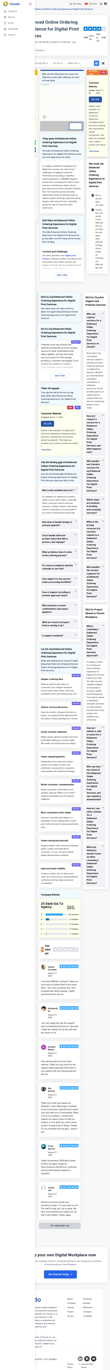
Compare (87, 1312)
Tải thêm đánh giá (59, 1226)
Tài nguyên (40, 63)
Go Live (95, 99)
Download (87, 1299)
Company (71, 1303)
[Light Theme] (101, 3)
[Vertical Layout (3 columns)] (96, 63)
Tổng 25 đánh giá (71, 907)
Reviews (86, 1303)
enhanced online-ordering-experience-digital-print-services (64, 9)
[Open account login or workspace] (105, 3)
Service (70, 1316)
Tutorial (70, 1307)
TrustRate (87, 1316)
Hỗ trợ (56, 63)
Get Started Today (58, 1274)
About (70, 1299)
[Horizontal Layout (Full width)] (103, 63)
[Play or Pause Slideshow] (44, 116)
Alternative (88, 1307)
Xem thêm (62, 275)
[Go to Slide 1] (75, 126)
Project (70, 1312)
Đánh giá (72, 63)
